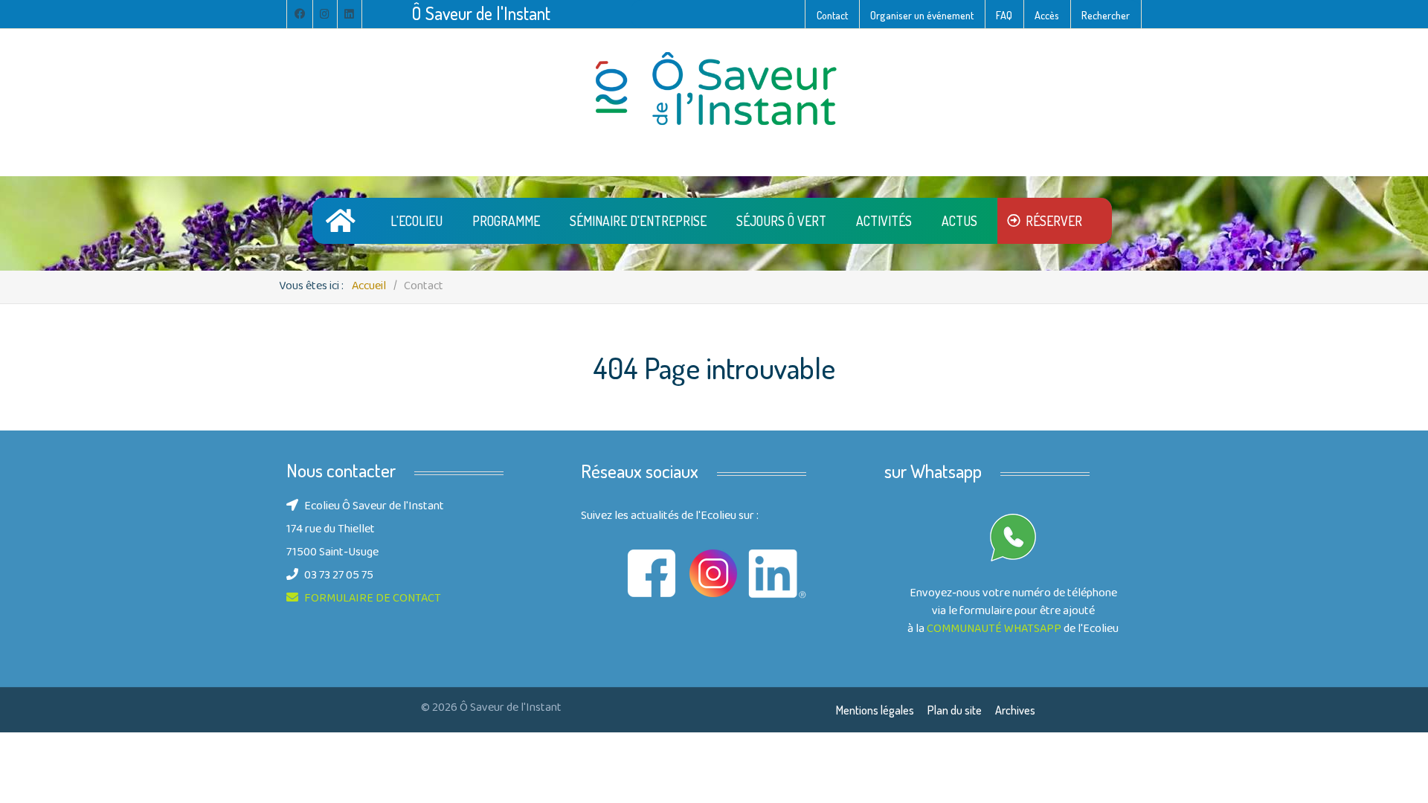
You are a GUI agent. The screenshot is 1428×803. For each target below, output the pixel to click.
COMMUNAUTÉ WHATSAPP (994, 630)
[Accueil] (343, 220)
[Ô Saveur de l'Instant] (714, 89)
